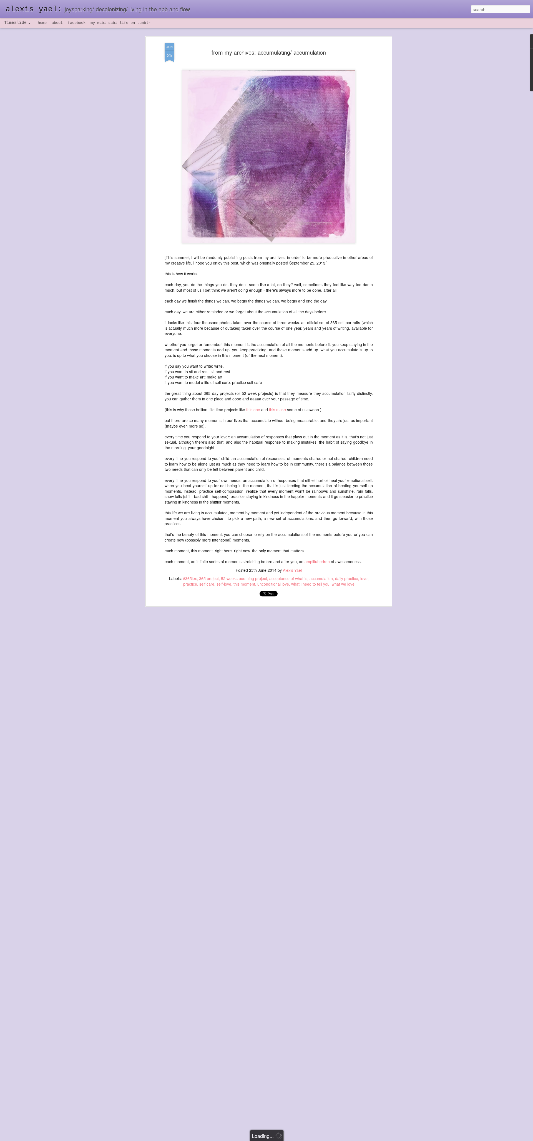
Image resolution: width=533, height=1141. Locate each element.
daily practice (346, 578)
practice (190, 584)
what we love (343, 584)
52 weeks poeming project (244, 578)
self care (206, 584)
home (42, 23)
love (364, 578)
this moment (244, 584)
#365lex (190, 578)
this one (253, 409)
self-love (224, 584)
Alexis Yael (292, 570)
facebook (77, 23)
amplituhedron (317, 561)
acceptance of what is (288, 578)
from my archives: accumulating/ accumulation (269, 52)
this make (277, 409)
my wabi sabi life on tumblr (120, 23)
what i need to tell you (310, 584)
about (57, 23)
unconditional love (273, 584)
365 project (209, 578)
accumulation (321, 578)
